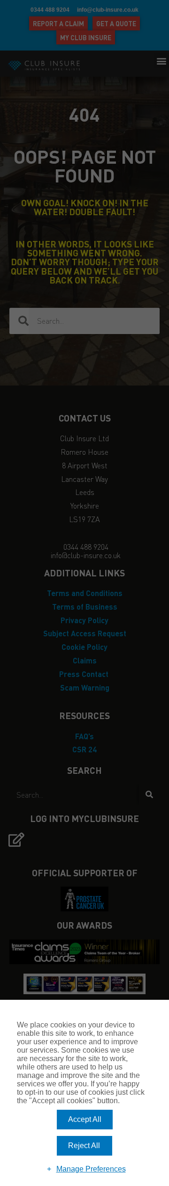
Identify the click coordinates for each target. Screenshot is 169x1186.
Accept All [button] (84, 1119)
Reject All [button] (84, 1146)
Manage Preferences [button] (91, 1169)
